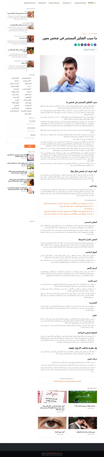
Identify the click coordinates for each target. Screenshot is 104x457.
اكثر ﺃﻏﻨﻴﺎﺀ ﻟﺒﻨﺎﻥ (88, 209)
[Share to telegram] (75, 44)
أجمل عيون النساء (59, 432)
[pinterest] (15, 3)
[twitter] (20, 3)
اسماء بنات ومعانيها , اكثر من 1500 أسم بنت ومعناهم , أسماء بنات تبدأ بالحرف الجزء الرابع (68, 211)
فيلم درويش (24, 63)
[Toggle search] (8, 2)
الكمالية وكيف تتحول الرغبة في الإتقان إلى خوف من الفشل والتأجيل (17, 155)
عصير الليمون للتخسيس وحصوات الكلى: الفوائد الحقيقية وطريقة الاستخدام (17, 172)
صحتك (25, 11)
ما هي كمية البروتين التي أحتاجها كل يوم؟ (17, 13)
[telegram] (18, 3)
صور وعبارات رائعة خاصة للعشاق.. (85, 432)
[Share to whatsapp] (79, 44)
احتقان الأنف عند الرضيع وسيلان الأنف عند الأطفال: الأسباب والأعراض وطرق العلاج (17, 188)
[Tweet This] (92, 44)
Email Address (31, 128)
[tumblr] (17, 3)
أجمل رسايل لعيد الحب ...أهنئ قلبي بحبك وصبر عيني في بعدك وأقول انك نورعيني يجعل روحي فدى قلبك (52, 407)
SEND (29, 146)
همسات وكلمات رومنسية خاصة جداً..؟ (84, 406)
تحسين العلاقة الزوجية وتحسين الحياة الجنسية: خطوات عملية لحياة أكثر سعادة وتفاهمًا (17, 181)
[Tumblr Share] (82, 44)
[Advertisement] (67, 19)
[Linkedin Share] (85, 44)
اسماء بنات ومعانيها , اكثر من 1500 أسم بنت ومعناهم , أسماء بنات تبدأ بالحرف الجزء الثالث (68, 203)
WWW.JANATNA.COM (53, 453)
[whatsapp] (12, 3)
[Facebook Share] (95, 44)
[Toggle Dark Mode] (9, 3)
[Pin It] (88, 44)
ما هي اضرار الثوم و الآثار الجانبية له (18, 25)
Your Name (32, 121)
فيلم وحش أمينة (23, 38)
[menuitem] (80, 3)
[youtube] (11, 3)
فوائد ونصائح (24, 23)
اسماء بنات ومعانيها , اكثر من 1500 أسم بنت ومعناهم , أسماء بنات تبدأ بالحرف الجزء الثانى (68, 214)
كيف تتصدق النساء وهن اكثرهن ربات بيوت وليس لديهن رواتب (76, 206)
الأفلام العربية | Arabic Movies (20, 36)
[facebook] (21, 3)
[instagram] (14, 3)
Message (32, 135)
